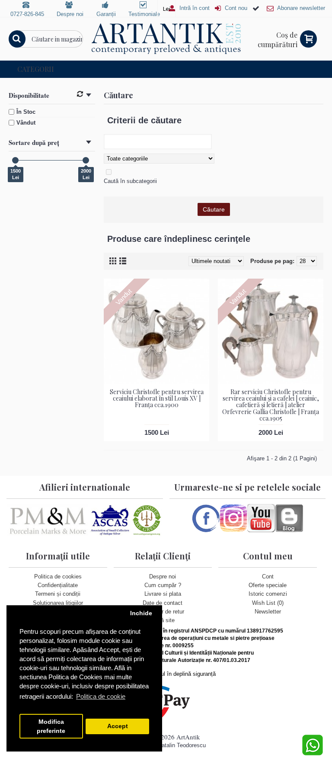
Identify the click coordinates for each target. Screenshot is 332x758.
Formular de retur (162, 611)
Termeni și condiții (57, 594)
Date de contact (162, 603)
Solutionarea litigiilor (58, 603)
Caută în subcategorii (130, 181)
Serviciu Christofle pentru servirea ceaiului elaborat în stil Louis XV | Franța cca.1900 (157, 398)
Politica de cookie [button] (100, 696)
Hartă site (162, 620)
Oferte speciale (268, 585)
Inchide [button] (141, 613)
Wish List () (268, 603)
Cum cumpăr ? (162, 585)
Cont (268, 576)
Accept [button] (117, 726)
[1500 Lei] (15, 160)
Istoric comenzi (268, 594)
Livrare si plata (162, 594)
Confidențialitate (58, 585)
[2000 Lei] (86, 160)
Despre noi (162, 576)
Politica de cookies (58, 576)
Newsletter (268, 611)
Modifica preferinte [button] (51, 726)
